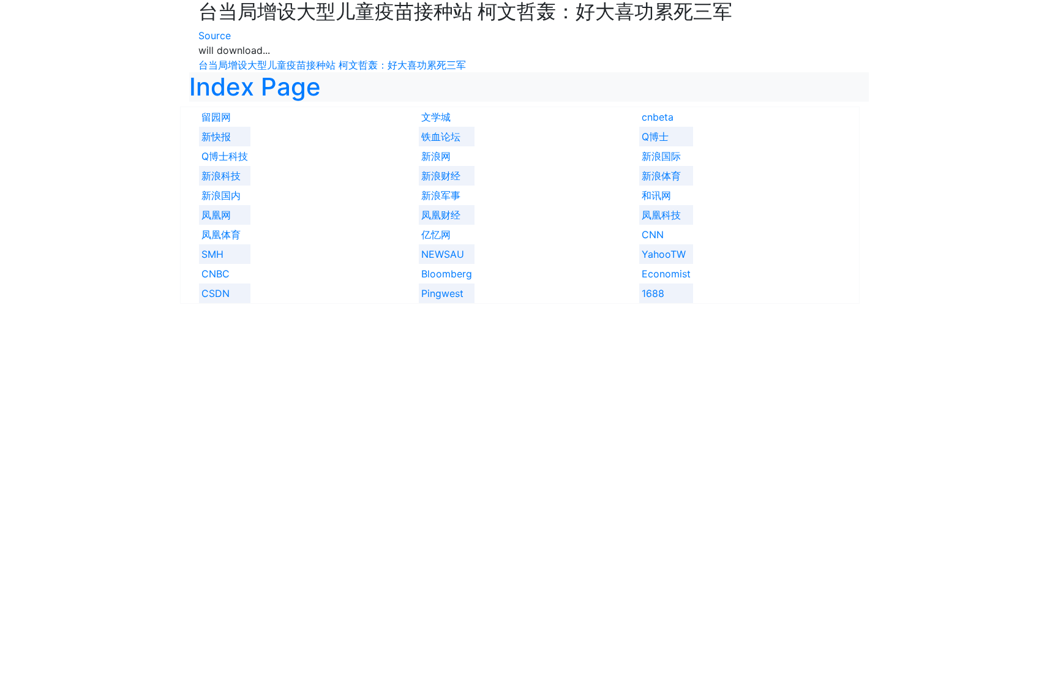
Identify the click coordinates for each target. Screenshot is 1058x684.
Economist (666, 274)
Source (214, 35)
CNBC (215, 274)
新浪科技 (221, 176)
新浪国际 (661, 156)
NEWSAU (442, 254)
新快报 (216, 136)
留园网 (216, 117)
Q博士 (655, 136)
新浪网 (436, 156)
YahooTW (664, 254)
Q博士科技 (224, 156)
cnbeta (657, 117)
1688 (653, 293)
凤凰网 (216, 215)
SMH (212, 254)
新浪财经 (440, 176)
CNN (653, 234)
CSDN (215, 293)
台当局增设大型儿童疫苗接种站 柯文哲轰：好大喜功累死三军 (332, 65)
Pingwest (442, 293)
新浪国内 (221, 195)
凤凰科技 (661, 215)
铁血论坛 (440, 136)
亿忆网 (436, 234)
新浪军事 (440, 195)
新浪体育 (661, 176)
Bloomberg (446, 274)
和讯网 (656, 195)
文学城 (436, 117)
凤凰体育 (221, 234)
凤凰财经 (440, 215)
